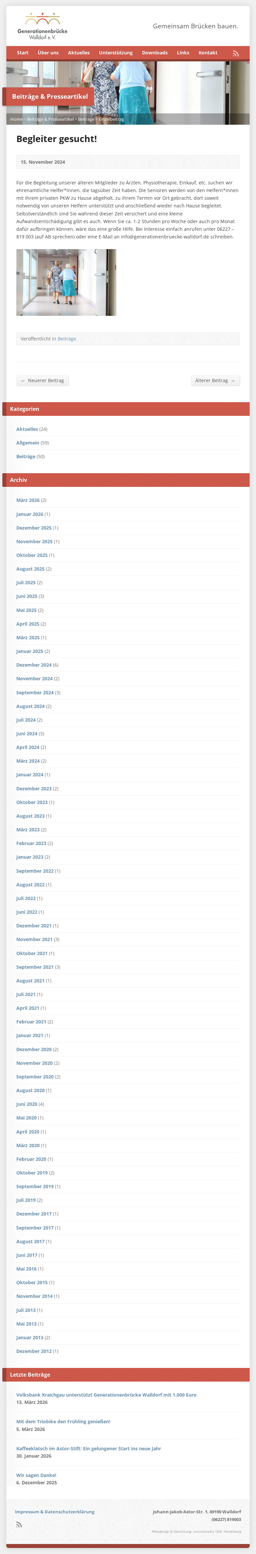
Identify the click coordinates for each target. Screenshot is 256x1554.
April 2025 (27, 624)
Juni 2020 (26, 1104)
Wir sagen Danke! (36, 1475)
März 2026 (28, 500)
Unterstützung (116, 52)
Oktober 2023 (32, 802)
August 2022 (30, 884)
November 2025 (34, 541)
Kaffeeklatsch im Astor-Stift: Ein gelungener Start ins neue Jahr (88, 1448)
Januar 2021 (29, 1035)
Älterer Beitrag (215, 380)
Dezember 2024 (34, 665)
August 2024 (30, 706)
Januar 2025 (29, 651)
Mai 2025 (26, 610)
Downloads (155, 52)
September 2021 (35, 967)
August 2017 (30, 1241)
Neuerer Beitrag (42, 380)
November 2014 (34, 1296)
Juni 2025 (26, 596)
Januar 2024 (29, 774)
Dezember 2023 (34, 788)
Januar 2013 (29, 1337)
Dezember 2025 (34, 528)
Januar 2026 (29, 514)
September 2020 (35, 1076)
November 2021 (34, 939)
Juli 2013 (26, 1310)
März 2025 (28, 637)
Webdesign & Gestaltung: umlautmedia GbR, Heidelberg (196, 1531)
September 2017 (35, 1228)
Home (16, 119)
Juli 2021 (26, 994)
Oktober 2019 (32, 1173)
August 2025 (30, 569)
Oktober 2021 (32, 953)
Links (183, 52)
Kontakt (208, 52)
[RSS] (236, 53)
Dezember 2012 (34, 1351)
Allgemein (27, 443)
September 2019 (35, 1186)
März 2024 (28, 761)
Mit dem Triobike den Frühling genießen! (63, 1421)
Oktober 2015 (32, 1282)
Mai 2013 (26, 1324)
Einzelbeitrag (111, 119)
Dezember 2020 (34, 1049)
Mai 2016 (26, 1269)
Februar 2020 (31, 1159)
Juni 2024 (26, 733)
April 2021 (27, 1008)
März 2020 (28, 1145)
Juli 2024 (26, 720)
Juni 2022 (26, 912)
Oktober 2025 (32, 555)
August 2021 (30, 980)
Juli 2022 (26, 898)
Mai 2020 (26, 1117)
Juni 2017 (26, 1255)
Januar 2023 (29, 857)
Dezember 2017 (34, 1214)
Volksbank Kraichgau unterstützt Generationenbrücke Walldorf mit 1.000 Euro (106, 1395)
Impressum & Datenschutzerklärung (54, 1512)
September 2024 (35, 692)
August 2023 (30, 816)
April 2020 (27, 1131)
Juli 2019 (26, 1200)
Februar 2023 (31, 843)
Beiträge (86, 119)
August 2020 (30, 1090)
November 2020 (34, 1063)
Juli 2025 (26, 582)
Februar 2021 (31, 1021)
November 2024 (34, 678)
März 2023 (28, 829)
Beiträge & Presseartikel (50, 119)
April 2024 (27, 747)
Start (22, 52)
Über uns (48, 52)
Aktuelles (79, 52)
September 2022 (35, 871)
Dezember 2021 (34, 925)
